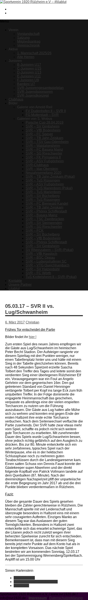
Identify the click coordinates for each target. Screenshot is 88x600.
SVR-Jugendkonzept (33, 95)
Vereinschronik (28, 45)
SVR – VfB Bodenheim (43, 130)
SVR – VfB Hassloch (41, 254)
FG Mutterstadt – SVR (42, 115)
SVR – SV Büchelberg (43, 196)
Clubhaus (16, 99)
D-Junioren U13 (29, 72)
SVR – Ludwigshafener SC (46, 261)
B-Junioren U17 (29, 64)
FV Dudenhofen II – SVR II (46, 111)
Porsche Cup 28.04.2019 (44, 122)
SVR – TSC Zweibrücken (45, 219)
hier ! (32, 337)
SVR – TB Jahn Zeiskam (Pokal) (50, 176)
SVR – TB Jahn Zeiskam (44, 138)
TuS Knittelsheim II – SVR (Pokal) (51, 277)
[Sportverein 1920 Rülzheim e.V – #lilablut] (33, 2)
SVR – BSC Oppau (40, 257)
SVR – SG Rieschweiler (44, 153)
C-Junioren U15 (29, 68)
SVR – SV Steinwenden (44, 223)
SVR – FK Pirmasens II (43, 157)
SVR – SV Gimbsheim (42, 126)
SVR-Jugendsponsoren (35, 91)
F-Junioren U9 (28, 80)
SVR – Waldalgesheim (43, 145)
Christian (32, 322)
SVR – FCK (35, 230)
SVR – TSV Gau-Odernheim (47, 142)
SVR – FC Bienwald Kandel (47, 203)
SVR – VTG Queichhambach (47, 265)
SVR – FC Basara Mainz (44, 149)
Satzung (23, 37)
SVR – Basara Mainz (41, 215)
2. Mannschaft (24, 578)
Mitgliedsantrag (28, 41)
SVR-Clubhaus (37, 165)
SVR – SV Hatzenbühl (43, 269)
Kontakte (15, 281)
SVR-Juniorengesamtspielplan (40, 88)
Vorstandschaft (28, 34)
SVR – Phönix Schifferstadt (46, 211)
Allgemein (21, 585)
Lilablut (14, 288)
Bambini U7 (26, 84)
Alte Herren (25, 57)
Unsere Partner (20, 284)
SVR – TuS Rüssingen (43, 180)
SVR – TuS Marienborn (43, 192)
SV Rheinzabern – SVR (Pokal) (49, 250)
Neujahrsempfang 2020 (43, 172)
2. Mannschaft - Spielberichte (36, 581)
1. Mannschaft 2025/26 (34, 53)
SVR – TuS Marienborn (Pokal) (49, 188)
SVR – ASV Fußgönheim (45, 161)
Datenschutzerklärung (66, 598)
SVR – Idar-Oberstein (42, 169)
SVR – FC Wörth (38, 273)
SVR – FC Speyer (39, 134)
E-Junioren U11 (29, 76)
